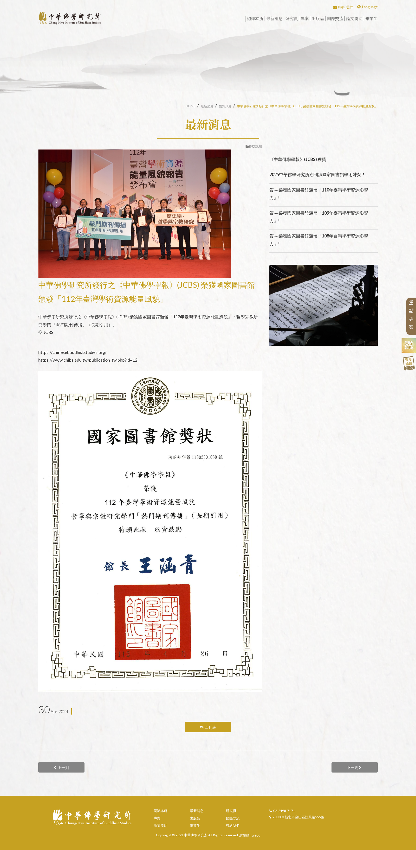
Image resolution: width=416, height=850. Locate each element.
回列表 (210, 727)
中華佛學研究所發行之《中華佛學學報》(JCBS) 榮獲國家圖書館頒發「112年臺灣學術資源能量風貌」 (307, 106)
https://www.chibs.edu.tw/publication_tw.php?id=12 (87, 360)
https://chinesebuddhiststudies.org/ (72, 352)
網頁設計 (245, 835)
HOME (190, 106)
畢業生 (195, 825)
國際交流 (233, 818)
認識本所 (160, 811)
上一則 (63, 767)
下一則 (352, 767)
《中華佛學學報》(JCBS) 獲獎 (297, 159)
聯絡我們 (233, 825)
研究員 (231, 811)
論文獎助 (160, 825)
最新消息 (207, 106)
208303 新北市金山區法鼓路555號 (298, 817)
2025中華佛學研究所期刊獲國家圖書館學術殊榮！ (317, 174)
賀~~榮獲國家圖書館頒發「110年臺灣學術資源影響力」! (318, 193)
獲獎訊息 (225, 106)
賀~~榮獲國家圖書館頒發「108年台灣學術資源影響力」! (318, 239)
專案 (157, 818)
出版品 (195, 818)
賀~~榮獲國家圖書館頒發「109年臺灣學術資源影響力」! (318, 216)
